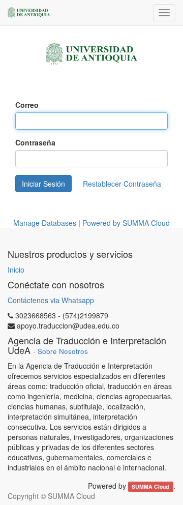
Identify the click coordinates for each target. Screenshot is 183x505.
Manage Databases (44, 223)
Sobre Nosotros (63, 351)
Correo (27, 105)
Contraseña (35, 142)
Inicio (16, 269)
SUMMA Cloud (151, 486)
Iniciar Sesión (43, 184)
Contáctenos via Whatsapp (51, 300)
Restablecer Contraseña (122, 184)
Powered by (126, 223)
